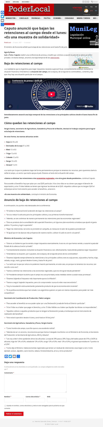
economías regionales (45, 178)
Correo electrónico (33, 397)
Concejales (23, 18)
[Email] (2, 20)
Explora (16, 2)
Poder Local (54, 424)
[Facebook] (2, 12)
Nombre (7, 397)
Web (48, 397)
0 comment (27, 42)
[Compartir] (2, 25)
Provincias (35, 18)
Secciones (25, 2)
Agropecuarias (9, 24)
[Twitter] (2, 16)
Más (94, 18)
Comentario (9, 373)
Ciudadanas (69, 18)
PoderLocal (7, 42)
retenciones (54, 58)
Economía (57, 18)
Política (47, 18)
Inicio (8, 2)
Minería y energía (83, 18)
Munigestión (10, 18)
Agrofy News (9, 52)
